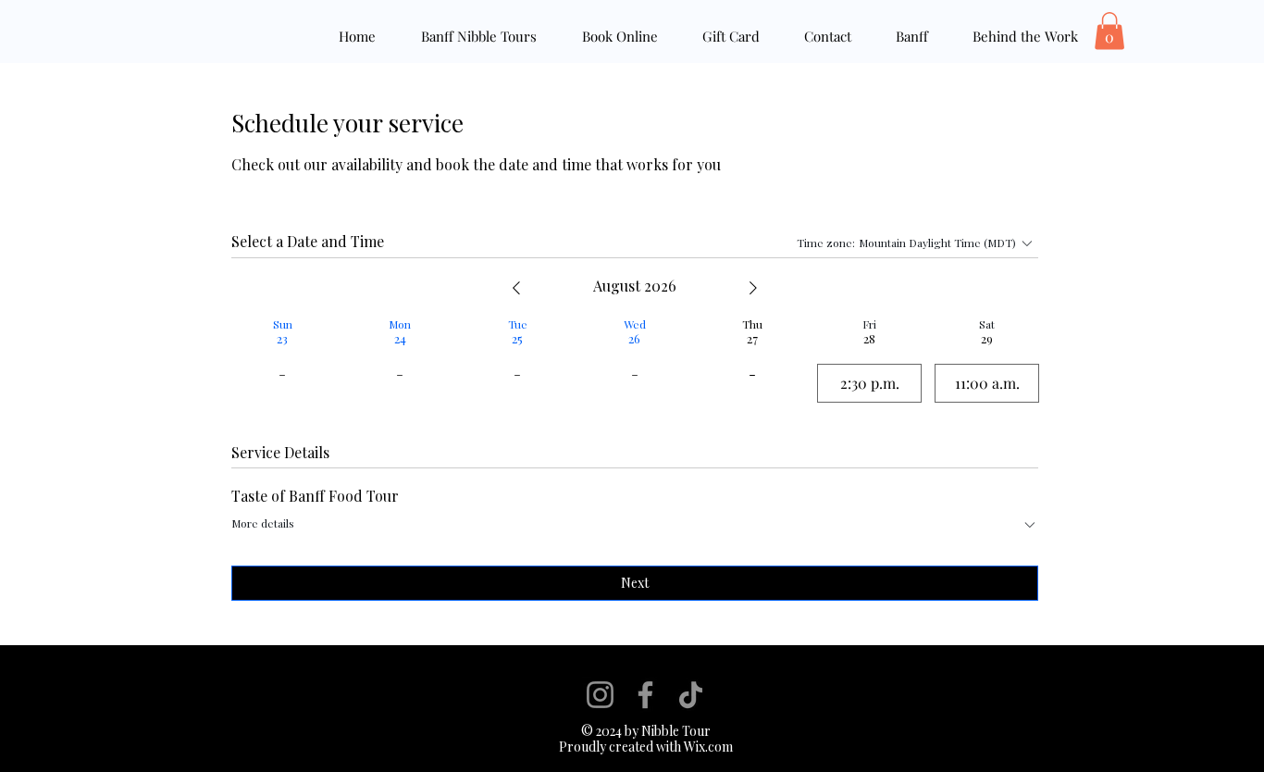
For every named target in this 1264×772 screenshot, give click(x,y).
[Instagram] (600, 695)
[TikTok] (691, 695)
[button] (1109, 31)
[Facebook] (645, 695)
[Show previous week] (516, 288)
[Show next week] (753, 288)
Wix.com (707, 746)
